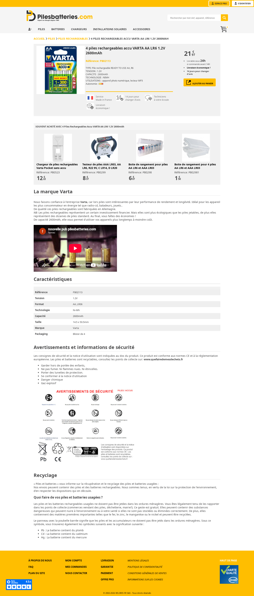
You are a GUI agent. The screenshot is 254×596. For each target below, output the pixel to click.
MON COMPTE (73, 560)
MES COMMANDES (76, 566)
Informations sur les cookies (145, 579)
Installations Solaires (110, 29)
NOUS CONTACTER (76, 573)
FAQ (30, 566)
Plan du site (36, 573)
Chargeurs (79, 29)
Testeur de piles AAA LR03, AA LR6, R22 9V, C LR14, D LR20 (101, 166)
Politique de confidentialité (145, 566)
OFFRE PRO (107, 579)
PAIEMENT (107, 573)
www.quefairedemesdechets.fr (163, 359)
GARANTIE (107, 566)
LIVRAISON (107, 560)
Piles (42, 29)
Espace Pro (220, 3)
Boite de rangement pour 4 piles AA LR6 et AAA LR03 (195, 166)
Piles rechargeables (73, 38)
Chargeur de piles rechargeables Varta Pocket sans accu (57, 166)
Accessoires (141, 29)
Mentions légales (138, 560)
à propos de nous (40, 560)
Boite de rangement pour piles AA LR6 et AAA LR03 (148, 166)
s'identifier (244, 3)
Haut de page (228, 560)
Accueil (39, 38)
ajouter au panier (202, 83)
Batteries (58, 29)
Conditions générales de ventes (147, 573)
